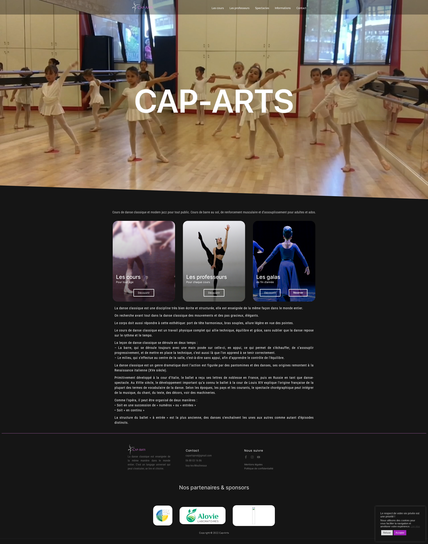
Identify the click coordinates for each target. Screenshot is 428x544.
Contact (301, 8)
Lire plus (415, 526)
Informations (283, 8)
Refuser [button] (387, 532)
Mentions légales (253, 464)
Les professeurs (239, 8)
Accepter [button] (400, 532)
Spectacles (262, 8)
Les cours (218, 8)
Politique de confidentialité (258, 468)
